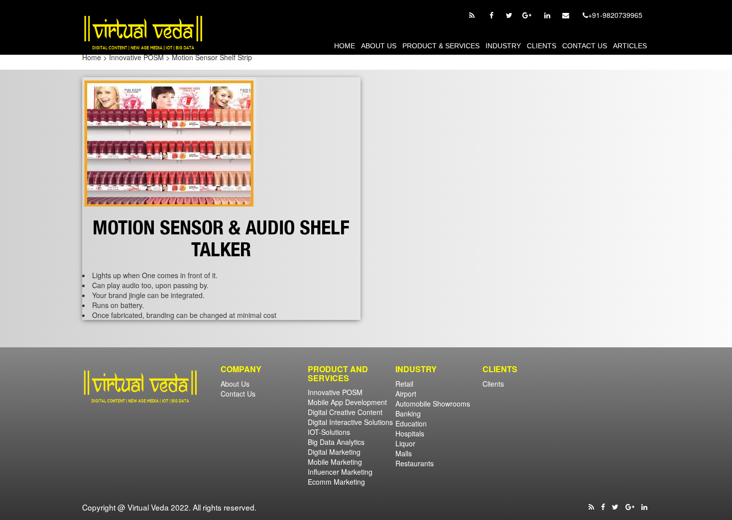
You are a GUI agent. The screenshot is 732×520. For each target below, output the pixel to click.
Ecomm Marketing (336, 482)
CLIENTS (541, 46)
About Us (378, 46)
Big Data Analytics (336, 442)
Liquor (405, 443)
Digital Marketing (334, 452)
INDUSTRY (503, 46)
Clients (493, 384)
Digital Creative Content (345, 412)
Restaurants (414, 463)
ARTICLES (630, 46)
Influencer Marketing (340, 472)
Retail (404, 384)
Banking (408, 413)
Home (344, 46)
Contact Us (238, 394)
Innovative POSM (335, 392)
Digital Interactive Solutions (350, 422)
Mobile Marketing (335, 462)
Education (411, 423)
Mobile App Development (347, 402)
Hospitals (409, 433)
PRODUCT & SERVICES (441, 46)
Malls (403, 453)
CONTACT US (584, 46)
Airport (405, 394)
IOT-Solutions (329, 432)
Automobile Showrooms (432, 404)
